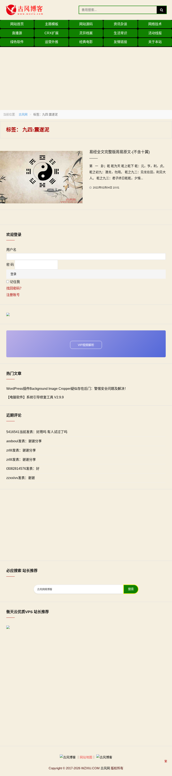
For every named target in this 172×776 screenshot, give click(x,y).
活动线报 (155, 33)
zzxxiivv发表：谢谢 (20, 478)
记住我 (15, 282)
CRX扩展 (51, 33)
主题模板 (51, 24)
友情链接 (120, 42)
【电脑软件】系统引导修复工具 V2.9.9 (35, 397)
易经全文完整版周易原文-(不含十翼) (119, 152)
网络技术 (155, 24)
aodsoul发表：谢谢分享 (24, 441)
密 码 (10, 264)
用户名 (11, 249)
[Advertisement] (86, 76)
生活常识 (120, 33)
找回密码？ (14, 288)
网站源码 (86, 24)
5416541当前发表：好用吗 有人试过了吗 (36, 432)
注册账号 (13, 295)
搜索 (131, 589)
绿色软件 (17, 42)
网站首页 (17, 24)
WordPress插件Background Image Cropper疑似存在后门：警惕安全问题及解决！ (67, 388)
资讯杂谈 (120, 24)
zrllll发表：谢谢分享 (21, 450)
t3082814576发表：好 (22, 468)
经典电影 (86, 42)
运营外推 (51, 42)
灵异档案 (86, 33)
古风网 (23, 114)
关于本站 (155, 42)
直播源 (17, 33)
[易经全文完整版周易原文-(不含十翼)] (41, 177)
